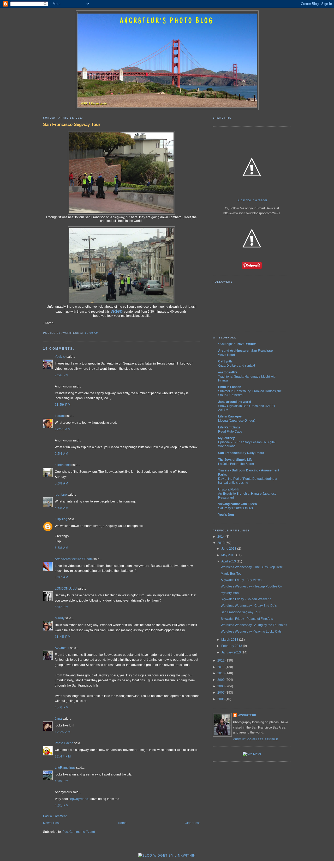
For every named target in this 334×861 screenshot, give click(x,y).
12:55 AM (63, 429)
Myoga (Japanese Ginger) (236, 420)
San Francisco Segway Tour (71, 124)
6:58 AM (62, 548)
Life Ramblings (229, 427)
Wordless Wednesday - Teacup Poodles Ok (251, 586)
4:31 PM (62, 805)
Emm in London (229, 387)
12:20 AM (63, 732)
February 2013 (232, 646)
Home (122, 823)
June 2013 (229, 548)
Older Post (192, 823)
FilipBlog (61, 519)
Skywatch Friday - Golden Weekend (246, 599)
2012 (221, 660)
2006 (221, 699)
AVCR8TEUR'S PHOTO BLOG (167, 21)
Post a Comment (55, 816)
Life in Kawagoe (230, 416)
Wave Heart (226, 354)
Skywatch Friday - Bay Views (241, 580)
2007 (221, 692)
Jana (58, 718)
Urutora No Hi (228, 489)
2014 (221, 536)
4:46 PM (62, 707)
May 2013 (228, 555)
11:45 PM (63, 637)
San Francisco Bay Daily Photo (241, 453)
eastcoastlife (227, 372)
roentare (61, 494)
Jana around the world (234, 402)
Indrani (60, 416)
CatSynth (225, 361)
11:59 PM (63, 405)
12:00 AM (91, 332)
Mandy (59, 618)
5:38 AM (62, 483)
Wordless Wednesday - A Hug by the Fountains (254, 625)
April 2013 (229, 561)
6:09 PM (62, 781)
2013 (221, 543)
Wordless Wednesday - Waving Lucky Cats (251, 631)
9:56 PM (62, 375)
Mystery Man (230, 593)
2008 (221, 686)
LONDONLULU (66, 588)
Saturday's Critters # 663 (235, 508)
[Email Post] (99, 332)
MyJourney (226, 438)
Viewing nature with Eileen (237, 504)
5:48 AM (62, 508)
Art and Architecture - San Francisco (245, 351)
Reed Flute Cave (230, 431)
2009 (221, 680)
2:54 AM (62, 454)
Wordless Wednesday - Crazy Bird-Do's (249, 606)
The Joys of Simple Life (235, 460)
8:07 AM (62, 577)
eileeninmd (63, 465)
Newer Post (51, 823)
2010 (221, 673)
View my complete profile (255, 739)
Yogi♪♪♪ (60, 357)
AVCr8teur (62, 648)
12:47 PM (63, 756)
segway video (78, 799)
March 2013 (230, 639)
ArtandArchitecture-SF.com (74, 559)
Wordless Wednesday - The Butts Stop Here (252, 567)
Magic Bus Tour (232, 573)
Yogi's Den (226, 515)
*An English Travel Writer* (237, 344)
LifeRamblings (65, 767)
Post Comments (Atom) (78, 832)
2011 (221, 667)
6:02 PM (62, 607)
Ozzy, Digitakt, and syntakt (236, 365)
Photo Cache (64, 743)
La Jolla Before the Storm (236, 463)
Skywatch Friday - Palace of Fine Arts (247, 619)
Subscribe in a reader (252, 200)
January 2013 (231, 652)
